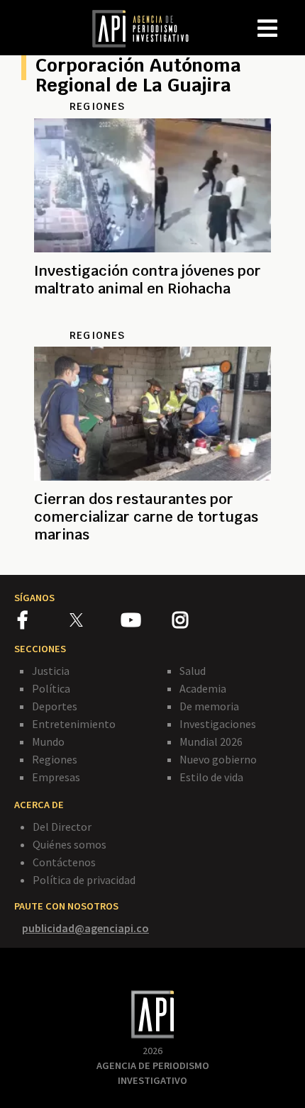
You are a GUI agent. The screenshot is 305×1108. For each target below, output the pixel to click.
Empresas (56, 777)
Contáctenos (64, 862)
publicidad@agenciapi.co (85, 928)
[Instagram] (197, 622)
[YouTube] (146, 622)
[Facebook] (44, 622)
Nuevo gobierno (218, 759)
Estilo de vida (211, 777)
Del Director (62, 826)
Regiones (54, 759)
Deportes (54, 706)
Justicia (51, 671)
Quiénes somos (69, 844)
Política (51, 688)
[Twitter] (94, 619)
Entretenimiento (74, 724)
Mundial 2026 (211, 741)
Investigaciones (217, 724)
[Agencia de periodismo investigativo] (147, 27)
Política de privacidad (84, 880)
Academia (202, 688)
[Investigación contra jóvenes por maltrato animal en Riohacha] (152, 320)
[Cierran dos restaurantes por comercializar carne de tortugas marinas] (152, 551)
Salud (192, 671)
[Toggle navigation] (293, 17)
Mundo (48, 741)
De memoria (209, 706)
